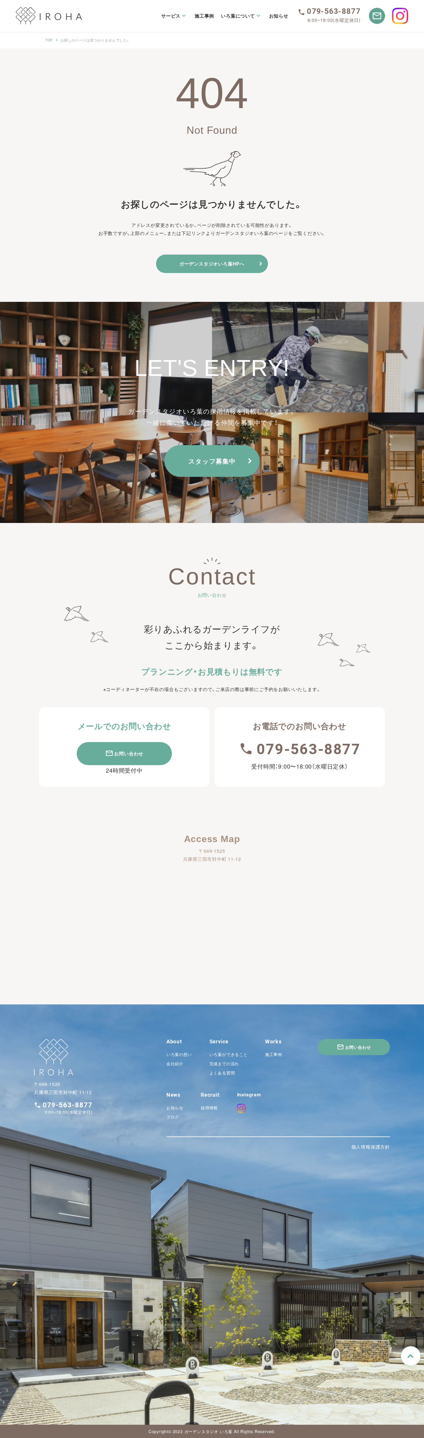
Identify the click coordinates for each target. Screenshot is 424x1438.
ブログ (172, 1117)
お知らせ (174, 1108)
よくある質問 (222, 1073)
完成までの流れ (224, 1063)
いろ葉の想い (179, 1054)
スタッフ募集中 (212, 461)
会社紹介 (174, 1063)
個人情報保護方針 (370, 1146)
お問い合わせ (128, 753)
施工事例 (273, 1054)
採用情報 (209, 1108)
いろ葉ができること (228, 1054)
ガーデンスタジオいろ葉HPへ (212, 263)
